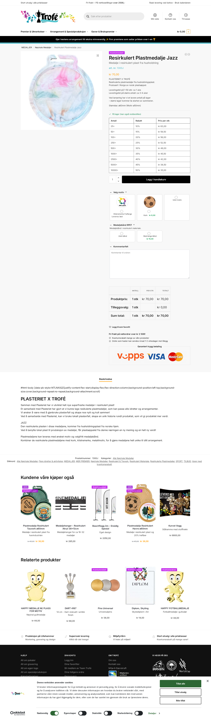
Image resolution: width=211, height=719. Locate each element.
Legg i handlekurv (156, 179)
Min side (155, 19)
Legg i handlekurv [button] (36, 547)
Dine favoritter (72, 664)
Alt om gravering (29, 664)
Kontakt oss (170, 19)
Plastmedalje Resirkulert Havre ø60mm (140, 527)
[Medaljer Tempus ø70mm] (188, 54)
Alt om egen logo (29, 668)
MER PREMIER (83, 461)
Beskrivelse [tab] (105, 379)
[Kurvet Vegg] (175, 503)
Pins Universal (105, 608)
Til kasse (186, 19)
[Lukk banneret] (208, 681)
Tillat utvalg (180, 692)
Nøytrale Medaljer (43, 47)
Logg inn (69, 660)
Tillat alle (180, 683)
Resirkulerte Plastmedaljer (162, 461)
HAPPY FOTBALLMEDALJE (175, 608)
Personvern (71, 676)
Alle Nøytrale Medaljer (123, 458)
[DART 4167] (70, 586)
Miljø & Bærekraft (117, 668)
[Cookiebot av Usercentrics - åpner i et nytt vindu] (17, 713)
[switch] (82, 713)
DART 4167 (70, 608)
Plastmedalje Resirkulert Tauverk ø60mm (36, 527)
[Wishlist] (47, 488)
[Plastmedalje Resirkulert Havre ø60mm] (185, 54)
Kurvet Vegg (175, 525)
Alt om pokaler (28, 660)
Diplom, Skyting (140, 608)
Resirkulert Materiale (139, 461)
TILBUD (187, 461)
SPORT (179, 461)
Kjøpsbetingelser (29, 676)
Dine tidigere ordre (74, 672)
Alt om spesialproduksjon (34, 672)
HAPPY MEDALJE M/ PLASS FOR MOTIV (36, 610)
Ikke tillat (180, 700)
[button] (183, 31)
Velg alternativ (105, 624)
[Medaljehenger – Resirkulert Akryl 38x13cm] (70, 503)
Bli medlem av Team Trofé (78, 668)
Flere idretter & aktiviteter (51, 461)
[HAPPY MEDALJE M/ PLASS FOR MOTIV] (36, 586)
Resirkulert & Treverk (118, 461)
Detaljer (152, 713)
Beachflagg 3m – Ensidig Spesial (105, 527)
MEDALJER (26, 47)
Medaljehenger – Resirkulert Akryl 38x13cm (70, 527)
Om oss (112, 660)
